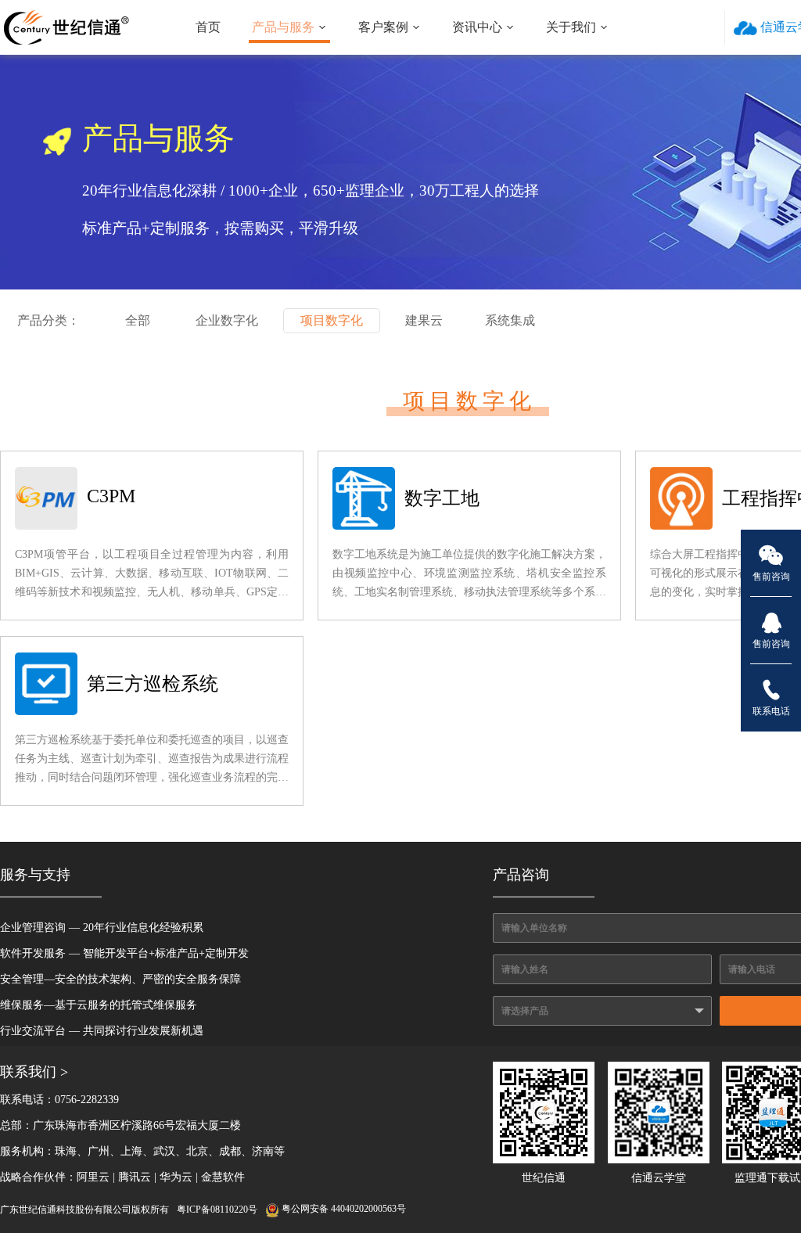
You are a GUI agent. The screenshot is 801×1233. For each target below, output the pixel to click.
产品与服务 (283, 27)
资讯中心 (477, 27)
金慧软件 (223, 1177)
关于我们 (571, 27)
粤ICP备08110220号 (217, 1209)
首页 (208, 27)
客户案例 (383, 27)
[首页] (66, 27)
